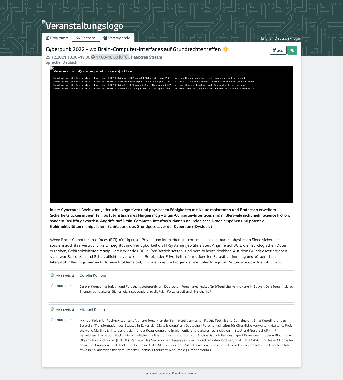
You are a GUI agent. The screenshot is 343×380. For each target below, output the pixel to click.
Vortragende (118, 37)
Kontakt (177, 373)
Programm (59, 37)
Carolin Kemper (93, 275)
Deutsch (282, 38)
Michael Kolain (92, 309)
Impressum (190, 373)
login (297, 38)
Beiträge (88, 37)
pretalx (165, 373)
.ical (280, 50)
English (267, 38)
